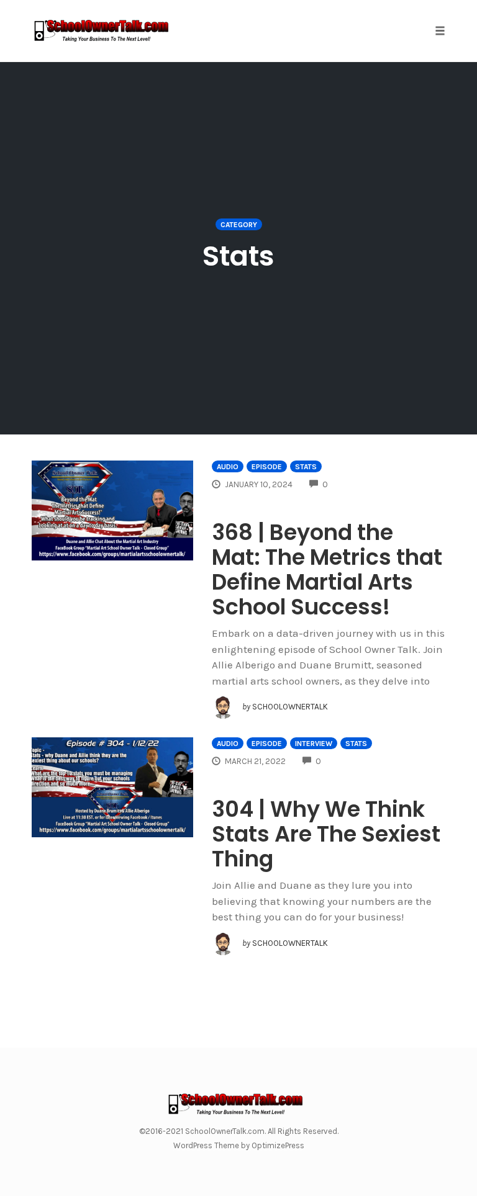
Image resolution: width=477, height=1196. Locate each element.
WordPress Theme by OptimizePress (238, 1145)
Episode (267, 466)
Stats (306, 466)
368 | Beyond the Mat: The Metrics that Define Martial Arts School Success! (327, 569)
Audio (227, 466)
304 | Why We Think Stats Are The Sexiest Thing (326, 834)
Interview (313, 743)
